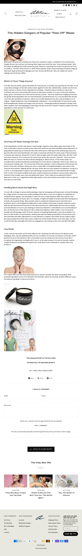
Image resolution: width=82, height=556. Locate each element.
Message (7, 405)
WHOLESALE (60, 17)
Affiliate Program (24, 526)
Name (6, 396)
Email (44, 396)
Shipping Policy (53, 520)
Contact (6, 532)
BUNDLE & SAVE (60, 10)
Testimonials (8, 523)
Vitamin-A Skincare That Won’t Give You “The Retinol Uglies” (41, 495)
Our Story (7, 520)
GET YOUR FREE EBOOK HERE (41, 370)
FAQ (5, 529)
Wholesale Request (25, 523)
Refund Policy (52, 529)
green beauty (41, 29)
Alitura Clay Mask (61, 275)
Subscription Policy (54, 523)
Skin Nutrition (50, 29)
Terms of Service (61, 432)
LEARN (59, 14)
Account (21, 520)
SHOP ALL (20, 12)
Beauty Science (32, 29)
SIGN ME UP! (70, 534)
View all (41, 468)
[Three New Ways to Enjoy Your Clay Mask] (15, 481)
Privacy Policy (49, 432)
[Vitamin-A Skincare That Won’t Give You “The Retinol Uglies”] (41, 481)
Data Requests (53, 532)
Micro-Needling (9, 526)
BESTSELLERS (20, 15)
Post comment (41, 425)
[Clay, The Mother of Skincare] (66, 481)
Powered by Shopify (41, 548)
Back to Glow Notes (42, 449)
